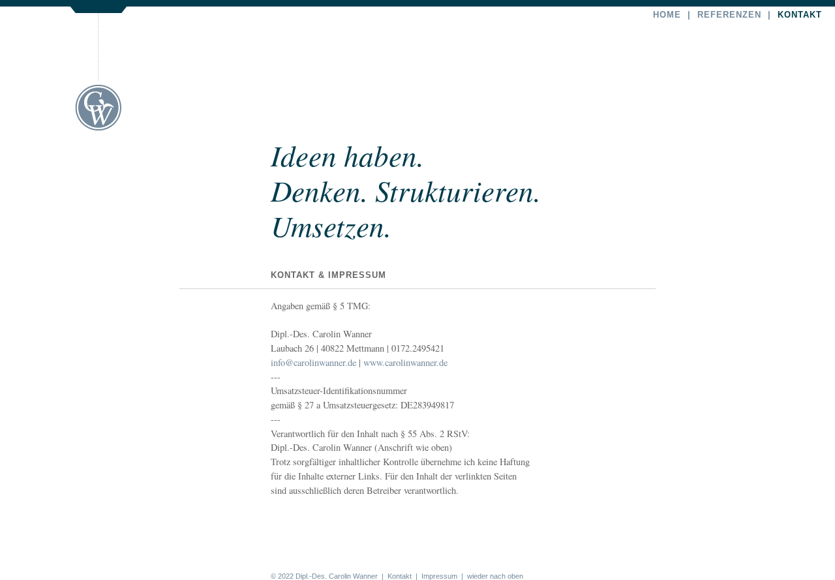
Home (667, 15)
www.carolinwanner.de (405, 362)
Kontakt (800, 15)
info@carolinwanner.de (313, 362)
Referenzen (729, 15)
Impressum (439, 576)
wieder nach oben (495, 576)
